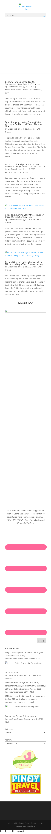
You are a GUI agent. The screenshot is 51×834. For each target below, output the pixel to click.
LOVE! (7, 93)
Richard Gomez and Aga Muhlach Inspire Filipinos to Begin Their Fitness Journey (25, 263)
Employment (29, 658)
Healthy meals (35, 89)
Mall (39, 675)
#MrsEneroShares (13, 89)
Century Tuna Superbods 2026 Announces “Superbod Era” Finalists (22, 82)
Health (27, 675)
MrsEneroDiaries (15, 86)
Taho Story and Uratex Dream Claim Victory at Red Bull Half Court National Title (23, 124)
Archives (9, 740)
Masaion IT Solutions (25, 826)
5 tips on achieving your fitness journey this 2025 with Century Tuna (24, 215)
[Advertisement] (25, 44)
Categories (9, 729)
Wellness (9, 678)
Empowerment (30, 719)
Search (41, 641)
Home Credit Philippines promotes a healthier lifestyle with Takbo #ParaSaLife (25, 165)
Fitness (25, 89)
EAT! (39, 129)
